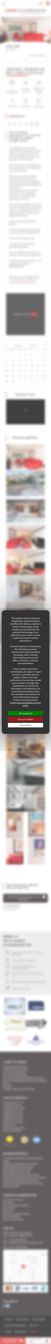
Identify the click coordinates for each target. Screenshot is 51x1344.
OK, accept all (25, 713)
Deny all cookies (25, 719)
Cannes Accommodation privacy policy (25, 704)
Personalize (25, 725)
